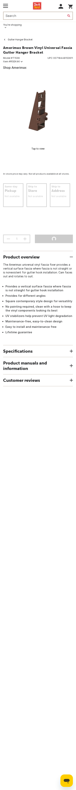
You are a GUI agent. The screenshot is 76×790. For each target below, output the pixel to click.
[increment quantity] (25, 239)
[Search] (69, 15)
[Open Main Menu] (5, 6)
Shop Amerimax (15, 68)
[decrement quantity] (8, 239)
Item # (11, 61)
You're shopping (12, 24)
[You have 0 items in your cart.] (70, 6)
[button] (60, 6)
